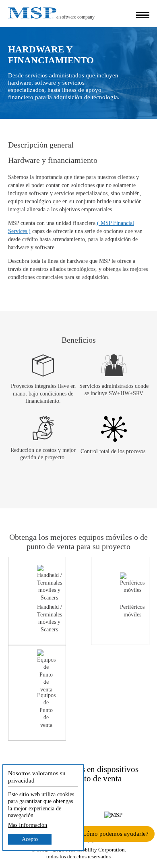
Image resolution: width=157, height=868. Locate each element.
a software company (75, 17)
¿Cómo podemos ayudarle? (114, 834)
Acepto (30, 839)
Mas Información (27, 825)
